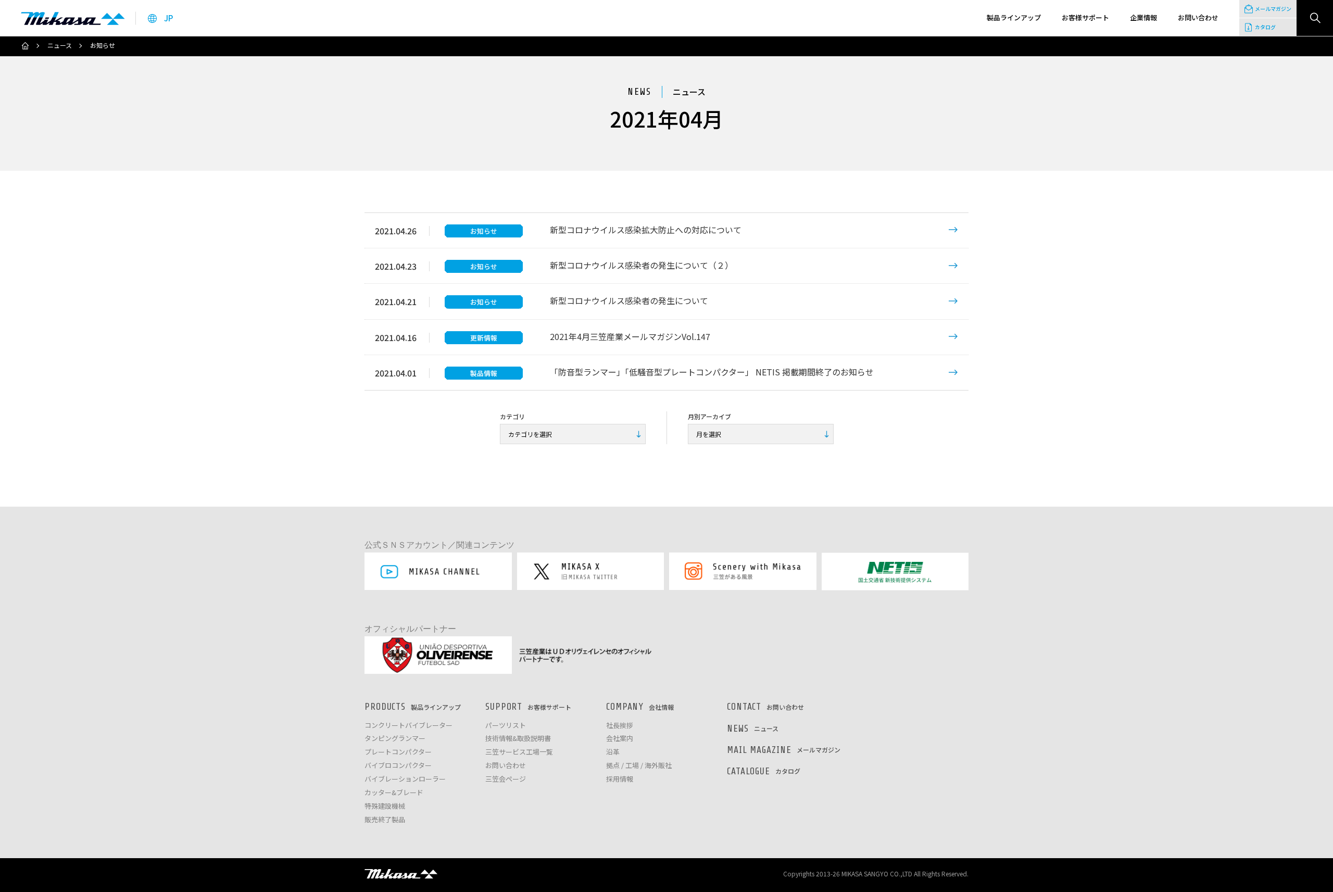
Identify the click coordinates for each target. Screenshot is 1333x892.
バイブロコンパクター (398, 765)
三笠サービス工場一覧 (519, 752)
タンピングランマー (394, 738)
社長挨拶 (619, 725)
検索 (1315, 18)
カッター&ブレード (393, 792)
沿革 (613, 752)
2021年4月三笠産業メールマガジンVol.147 (630, 336)
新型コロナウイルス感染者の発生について (629, 300)
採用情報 (619, 779)
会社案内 (619, 738)
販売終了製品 (384, 819)
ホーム (25, 46)
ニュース (59, 45)
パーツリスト (505, 725)
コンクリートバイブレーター (408, 725)
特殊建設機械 (384, 806)
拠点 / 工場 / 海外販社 (639, 765)
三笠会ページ (505, 779)
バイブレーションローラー (405, 779)
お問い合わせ (505, 765)
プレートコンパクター (398, 752)
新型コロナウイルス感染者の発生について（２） (641, 265)
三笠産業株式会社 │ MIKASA (400, 873)
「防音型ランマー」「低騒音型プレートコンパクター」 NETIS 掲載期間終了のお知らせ (712, 372)
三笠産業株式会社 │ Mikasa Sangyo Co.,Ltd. (73, 18)
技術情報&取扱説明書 (518, 738)
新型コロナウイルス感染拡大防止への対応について (645, 229)
